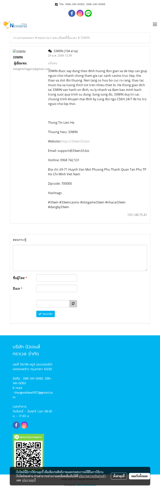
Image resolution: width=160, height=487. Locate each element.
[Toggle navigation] (155, 24)
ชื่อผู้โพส (20, 278)
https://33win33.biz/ (75, 141)
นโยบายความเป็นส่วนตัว (92, 476)
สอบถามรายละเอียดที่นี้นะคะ (57, 38)
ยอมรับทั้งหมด (139, 476)
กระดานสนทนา (23, 38)
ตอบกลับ (46, 314)
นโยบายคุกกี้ (29, 480)
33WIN (85, 38)
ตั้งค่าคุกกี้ (118, 476)
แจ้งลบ (52, 63)
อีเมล (17, 288)
